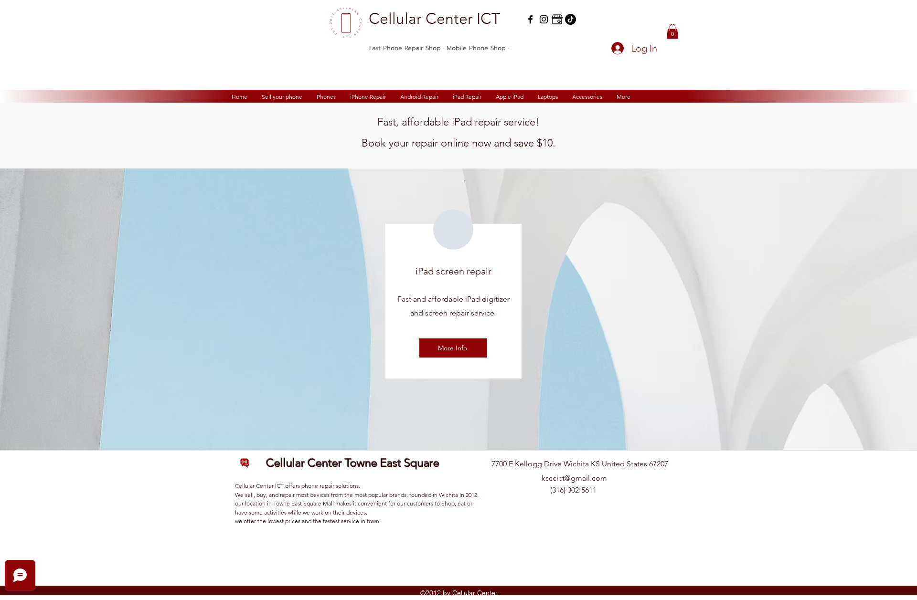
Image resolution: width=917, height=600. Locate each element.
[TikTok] (570, 19)
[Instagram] (543, 19)
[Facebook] (530, 19)
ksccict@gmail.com (574, 478)
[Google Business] (557, 19)
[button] (672, 31)
